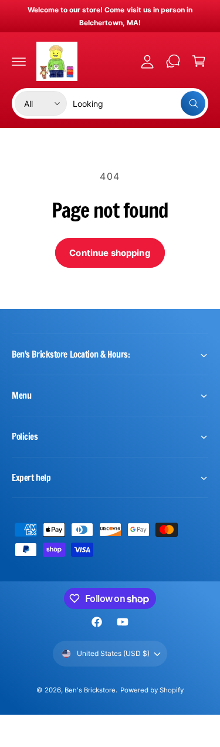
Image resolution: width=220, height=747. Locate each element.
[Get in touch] (173, 61)
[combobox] (139, 103)
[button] (19, 61)
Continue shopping (110, 252)
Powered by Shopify (152, 690)
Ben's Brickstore (90, 690)
